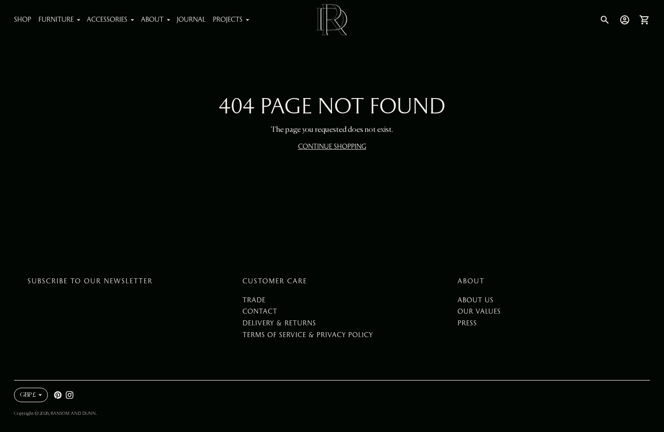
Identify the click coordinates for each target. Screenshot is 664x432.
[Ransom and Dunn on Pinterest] (57, 394)
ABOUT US (476, 300)
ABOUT (152, 19)
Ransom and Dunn (73, 413)
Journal (191, 19)
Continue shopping (332, 146)
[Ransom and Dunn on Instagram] (69, 394)
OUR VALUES (479, 311)
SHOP (22, 19)
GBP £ (28, 395)
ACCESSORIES (107, 19)
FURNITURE (56, 19)
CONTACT (260, 311)
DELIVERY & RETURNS (279, 323)
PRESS (467, 323)
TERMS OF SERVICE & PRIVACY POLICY (308, 335)
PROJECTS (228, 19)
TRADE (254, 300)
